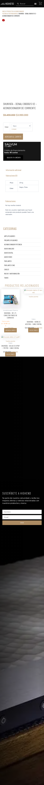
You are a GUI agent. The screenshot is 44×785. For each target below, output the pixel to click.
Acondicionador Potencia (13, 244)
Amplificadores (9, 236)
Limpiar (14, 129)
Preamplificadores (11, 240)
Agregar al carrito (13, 136)
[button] (35, 4)
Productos (10, 11)
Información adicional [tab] (13, 170)
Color (6, 127)
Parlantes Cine (9, 265)
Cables (6, 269)
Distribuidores (13, 14)
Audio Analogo (9, 249)
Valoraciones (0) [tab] (11, 175)
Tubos (6, 278)
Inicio (4, 11)
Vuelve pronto (33, 330)
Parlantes (8, 261)
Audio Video (8, 257)
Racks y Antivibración (11, 273)
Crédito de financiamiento (14, 151)
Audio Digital (8, 253)
